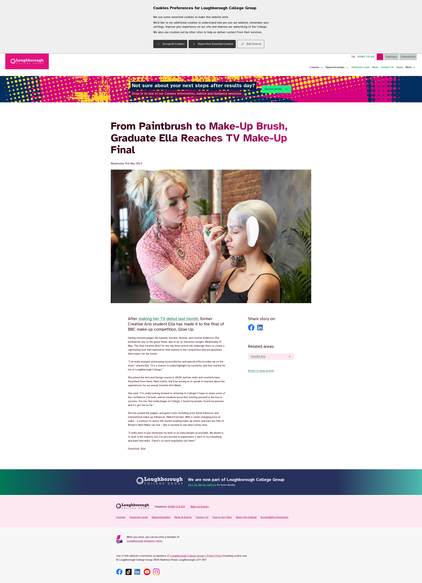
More (408, 67)
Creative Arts (258, 356)
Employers (391, 56)
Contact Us (387, 67)
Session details (273, 89)
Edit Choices (253, 44)
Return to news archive (261, 371)
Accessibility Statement (274, 517)
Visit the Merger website (202, 485)
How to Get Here (222, 517)
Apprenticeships (335, 67)
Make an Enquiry (199, 506)
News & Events (183, 517)
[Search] (380, 57)
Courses (314, 67)
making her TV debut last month (168, 319)
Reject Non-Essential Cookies (215, 44)
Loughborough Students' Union (144, 541)
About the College (246, 517)
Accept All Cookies (174, 44)
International (408, 56)
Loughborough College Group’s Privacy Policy (196, 555)
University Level (360, 67)
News (375, 67)
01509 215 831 (366, 56)
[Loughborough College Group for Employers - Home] (132, 507)
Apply (399, 67)
